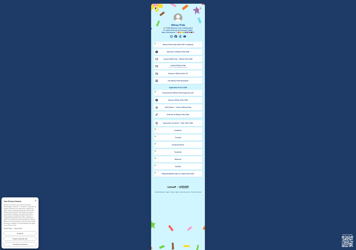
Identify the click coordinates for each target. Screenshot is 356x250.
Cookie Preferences (160, 192)
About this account (185, 192)
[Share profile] (200, 8)
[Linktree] (155, 8)
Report (167, 192)
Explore (177, 192)
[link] (171, 36)
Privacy (172, 192)
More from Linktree (196, 192)
